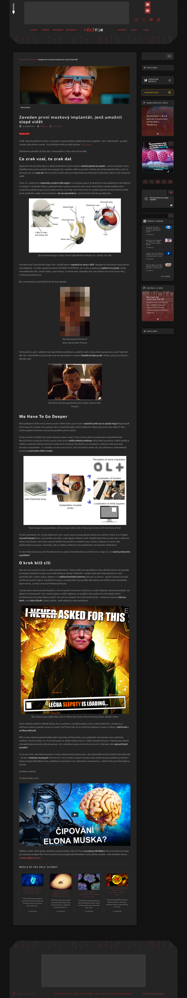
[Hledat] (169, 56)
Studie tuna (86, 144)
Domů (21, 59)
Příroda (27, 59)
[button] (157, 157)
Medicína (34, 59)
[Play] (75, 814)
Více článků (165, 276)
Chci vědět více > (150, 235)
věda (60, 126)
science (55, 126)
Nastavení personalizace (153, 993)
